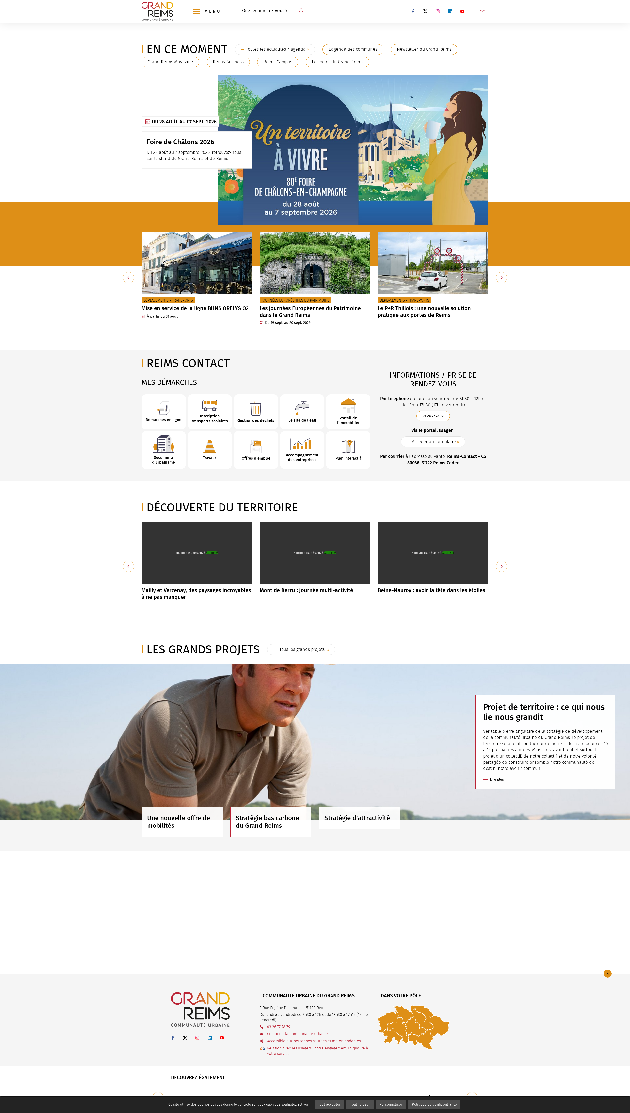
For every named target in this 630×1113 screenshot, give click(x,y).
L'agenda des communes (353, 49)
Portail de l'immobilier (348, 420)
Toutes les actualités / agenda (276, 49)
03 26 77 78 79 (433, 416)
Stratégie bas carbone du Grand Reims (267, 821)
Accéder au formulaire (434, 442)
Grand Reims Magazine (170, 62)
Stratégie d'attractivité (357, 818)
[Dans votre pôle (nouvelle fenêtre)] (414, 1027)
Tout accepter (329, 1104)
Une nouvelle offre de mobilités (178, 821)
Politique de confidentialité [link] (434, 1104)
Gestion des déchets (255, 420)
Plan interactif (348, 458)
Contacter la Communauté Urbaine (297, 1034)
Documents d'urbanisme (163, 459)
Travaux (210, 457)
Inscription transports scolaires (210, 418)
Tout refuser (360, 1104)
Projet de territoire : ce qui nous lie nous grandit (544, 712)
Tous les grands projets (302, 649)
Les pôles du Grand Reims (337, 62)
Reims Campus (277, 62)
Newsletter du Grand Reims (424, 49)
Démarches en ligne (163, 419)
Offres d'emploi (256, 458)
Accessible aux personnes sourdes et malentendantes (314, 1041)
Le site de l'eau (302, 420)
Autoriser (212, 552)
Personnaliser (391, 1104)
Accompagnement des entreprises (302, 457)
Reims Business (228, 62)
